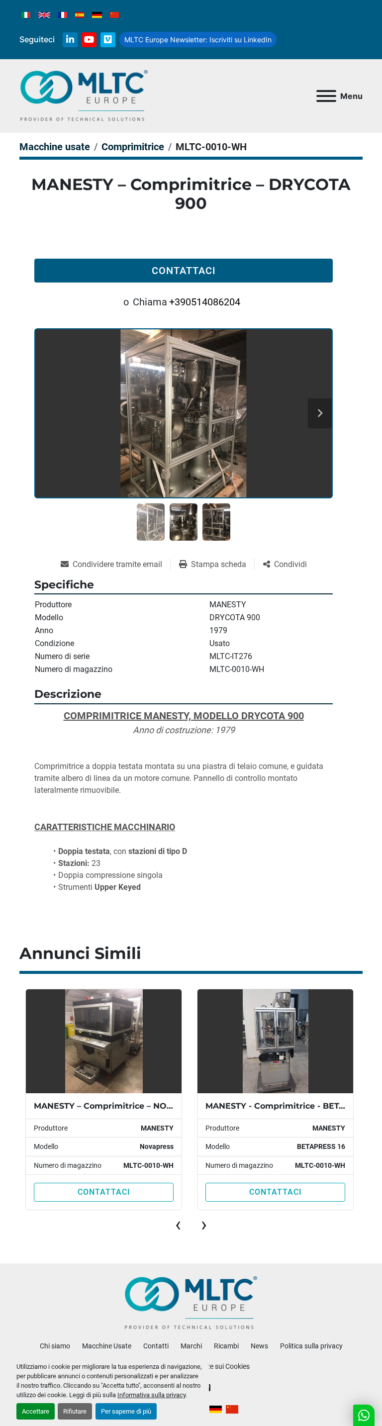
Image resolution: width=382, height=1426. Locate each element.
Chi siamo (55, 1346)
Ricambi (226, 1346)
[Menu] (326, 96)
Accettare (35, 1411)
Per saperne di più (126, 1411)
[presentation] (178, 1224)
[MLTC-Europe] (191, 1303)
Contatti (156, 1346)
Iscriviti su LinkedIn (198, 39)
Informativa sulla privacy (151, 1395)
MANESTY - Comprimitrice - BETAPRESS (288, 1106)
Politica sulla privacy (311, 1346)
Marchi (191, 1346)
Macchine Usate (106, 1346)
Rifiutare (75, 1411)
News (259, 1346)
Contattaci (184, 271)
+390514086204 (204, 302)
